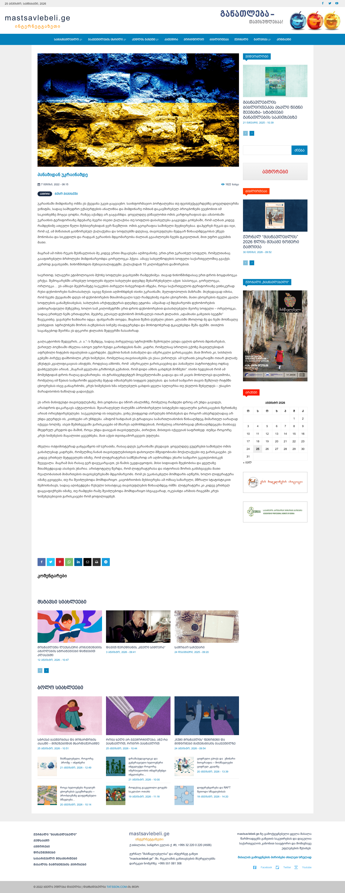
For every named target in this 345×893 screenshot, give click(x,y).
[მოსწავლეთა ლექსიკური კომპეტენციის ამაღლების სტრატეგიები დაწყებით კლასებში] (70, 626)
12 (267, 433)
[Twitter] (329, 3)
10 (248, 433)
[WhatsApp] (69, 562)
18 (257, 441)
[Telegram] (106, 562)
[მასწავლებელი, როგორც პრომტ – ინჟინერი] (47, 766)
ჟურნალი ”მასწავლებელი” (55, 834)
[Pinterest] (60, 562)
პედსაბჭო (42, 840)
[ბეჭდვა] (97, 562)
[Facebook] (322, 3)
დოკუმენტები (45, 852)
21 (285, 441)
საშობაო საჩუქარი (189, 647)
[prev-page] (40, 670)
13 (276, 433)
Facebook (266, 867)
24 (248, 448)
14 (285, 433)
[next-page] (46, 670)
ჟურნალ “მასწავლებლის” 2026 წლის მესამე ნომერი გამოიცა (271, 241)
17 (248, 441)
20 (276, 441)
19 (267, 441)
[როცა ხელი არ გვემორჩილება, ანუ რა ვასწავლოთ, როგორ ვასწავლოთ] (138, 715)
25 (257, 448)
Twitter (287, 867)
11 (257, 433)
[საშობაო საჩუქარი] (206, 626)
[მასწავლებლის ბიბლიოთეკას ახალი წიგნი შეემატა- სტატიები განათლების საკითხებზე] (275, 81)
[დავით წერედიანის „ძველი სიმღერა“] (138, 626)
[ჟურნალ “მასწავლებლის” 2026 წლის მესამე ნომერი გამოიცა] (275, 215)
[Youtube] (336, 3)
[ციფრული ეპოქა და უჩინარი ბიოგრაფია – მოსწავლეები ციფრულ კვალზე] (184, 766)
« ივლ (247, 462)
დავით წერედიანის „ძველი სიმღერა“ (135, 647)
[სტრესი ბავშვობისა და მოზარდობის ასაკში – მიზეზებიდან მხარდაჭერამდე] (70, 715)
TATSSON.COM (117, 886)
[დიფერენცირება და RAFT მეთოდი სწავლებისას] (184, 795)
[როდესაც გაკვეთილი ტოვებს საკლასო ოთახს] (115, 795)
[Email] (87, 562)
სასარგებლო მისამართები (55, 858)
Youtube (306, 867)
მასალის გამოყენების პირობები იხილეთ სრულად (274, 857)
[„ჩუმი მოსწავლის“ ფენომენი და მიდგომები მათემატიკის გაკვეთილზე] (206, 715)
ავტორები (42, 846)
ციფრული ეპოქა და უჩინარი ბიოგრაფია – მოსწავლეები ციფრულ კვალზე (216, 762)
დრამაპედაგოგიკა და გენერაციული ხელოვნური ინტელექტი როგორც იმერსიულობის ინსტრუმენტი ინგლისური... (147, 766)
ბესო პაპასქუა (66, 193)
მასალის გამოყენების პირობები (60, 864)
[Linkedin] (78, 562)
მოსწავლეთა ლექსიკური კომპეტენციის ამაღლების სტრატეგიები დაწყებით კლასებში (70, 651)
